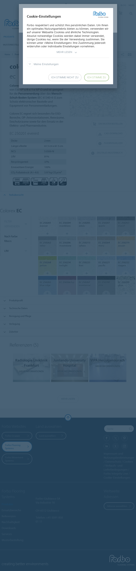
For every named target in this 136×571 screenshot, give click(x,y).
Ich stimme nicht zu (64, 77)
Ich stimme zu (96, 77)
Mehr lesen (64, 52)
